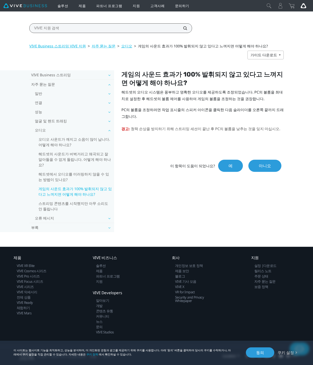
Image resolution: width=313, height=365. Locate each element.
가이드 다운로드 (264, 55)
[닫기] (269, 5)
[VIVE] (25, 5)
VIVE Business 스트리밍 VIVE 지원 (57, 46)
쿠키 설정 (285, 352)
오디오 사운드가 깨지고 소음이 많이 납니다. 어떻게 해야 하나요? (74, 142)
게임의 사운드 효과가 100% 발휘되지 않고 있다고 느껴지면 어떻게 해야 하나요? (75, 191)
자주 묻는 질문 (103, 46)
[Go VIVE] (303, 5)
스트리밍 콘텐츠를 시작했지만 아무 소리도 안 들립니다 (73, 206)
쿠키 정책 (92, 354)
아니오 (265, 165)
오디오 (126, 46)
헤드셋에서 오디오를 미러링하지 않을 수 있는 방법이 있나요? (73, 177)
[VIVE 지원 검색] (182, 28)
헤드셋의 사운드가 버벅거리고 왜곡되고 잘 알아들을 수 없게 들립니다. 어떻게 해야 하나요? (74, 159)
